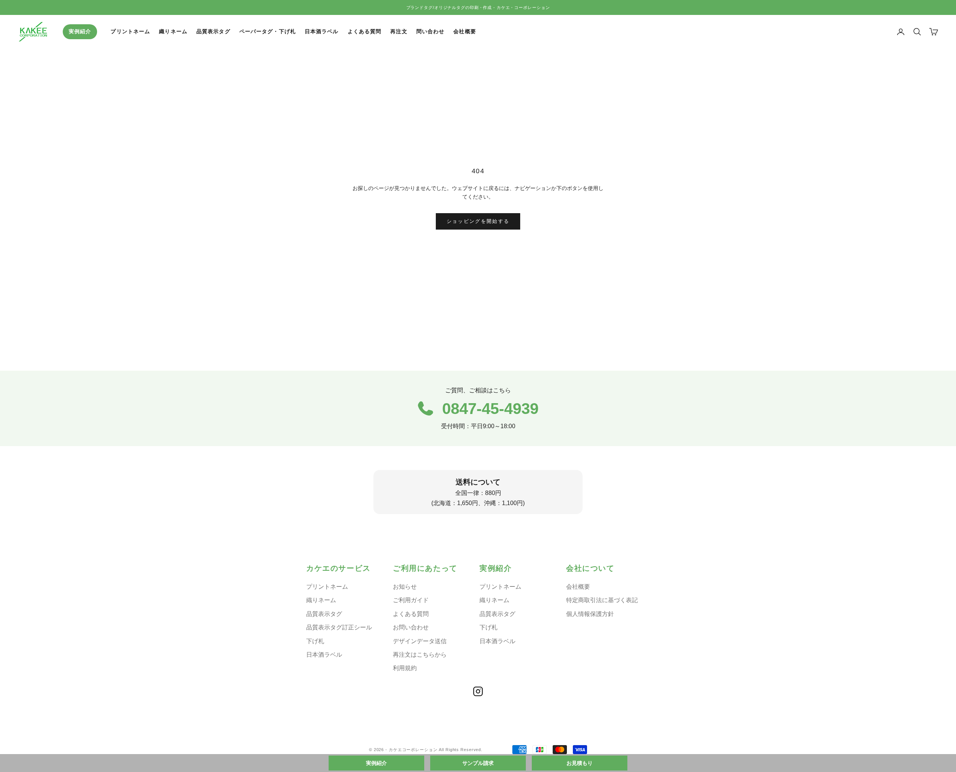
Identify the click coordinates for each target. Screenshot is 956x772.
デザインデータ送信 (420, 641)
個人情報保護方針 (590, 614)
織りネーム (173, 31)
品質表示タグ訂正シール (339, 627)
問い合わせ (430, 31)
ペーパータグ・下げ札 (267, 31)
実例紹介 (80, 31)
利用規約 (405, 668)
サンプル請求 (478, 763)
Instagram (478, 691)
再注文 (398, 31)
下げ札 (315, 641)
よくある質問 (365, 31)
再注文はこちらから (420, 654)
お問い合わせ (411, 627)
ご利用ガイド (411, 600)
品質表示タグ (213, 31)
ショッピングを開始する (478, 221)
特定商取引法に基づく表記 (602, 600)
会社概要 (464, 31)
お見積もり (580, 763)
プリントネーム (130, 31)
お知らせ (405, 586)
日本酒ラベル (322, 31)
